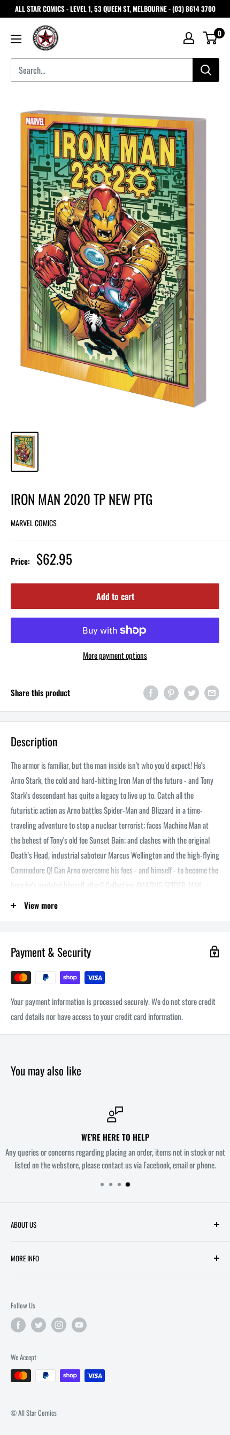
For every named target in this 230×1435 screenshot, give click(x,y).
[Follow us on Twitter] (38, 1324)
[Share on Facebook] (150, 692)
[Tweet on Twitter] (191, 692)
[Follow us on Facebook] (18, 1324)
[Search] (206, 70)
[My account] (188, 38)
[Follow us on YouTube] (79, 1324)
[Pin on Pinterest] (171, 692)
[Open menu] (16, 39)
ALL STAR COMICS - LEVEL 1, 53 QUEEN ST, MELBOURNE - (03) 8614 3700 (115, 8)
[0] (210, 38)
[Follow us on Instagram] (58, 1324)
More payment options (115, 655)
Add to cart (115, 596)
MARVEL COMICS (34, 522)
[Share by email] (211, 692)
